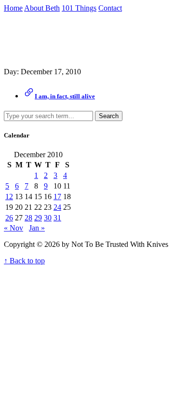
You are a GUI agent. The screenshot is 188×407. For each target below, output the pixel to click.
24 (57, 207)
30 (48, 218)
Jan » (37, 228)
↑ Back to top (24, 261)
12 (9, 196)
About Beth (42, 8)
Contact (110, 8)
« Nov (13, 228)
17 (57, 196)
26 (9, 218)
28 (28, 218)
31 (57, 218)
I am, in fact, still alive (65, 96)
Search (109, 116)
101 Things (79, 8)
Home (13, 8)
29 (38, 218)
